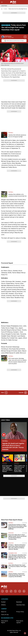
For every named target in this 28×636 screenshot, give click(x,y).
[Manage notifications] (25, 633)
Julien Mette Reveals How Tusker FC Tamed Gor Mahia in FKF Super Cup (17, 566)
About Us (3, 611)
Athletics (10, 532)
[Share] (25, 36)
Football (5, 8)
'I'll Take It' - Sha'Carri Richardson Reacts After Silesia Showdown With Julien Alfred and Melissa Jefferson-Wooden (16, 547)
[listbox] (14, 464)
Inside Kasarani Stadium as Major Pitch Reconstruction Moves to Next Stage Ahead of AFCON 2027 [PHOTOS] (17, 527)
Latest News (4, 5)
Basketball (19, 602)
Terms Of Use (5, 614)
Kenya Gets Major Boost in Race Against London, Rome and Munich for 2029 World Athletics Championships (17, 537)
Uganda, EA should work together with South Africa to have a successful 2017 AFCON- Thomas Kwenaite (13, 446)
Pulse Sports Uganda (19, 621)
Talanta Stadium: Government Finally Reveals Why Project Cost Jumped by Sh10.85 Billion (16, 575)
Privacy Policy (20, 611)
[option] (7, 464)
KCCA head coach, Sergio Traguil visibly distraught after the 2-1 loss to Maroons (7, 468)
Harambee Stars (12, 553)
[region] (14, 464)
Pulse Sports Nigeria (4, 621)
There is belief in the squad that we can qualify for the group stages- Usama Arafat (19, 468)
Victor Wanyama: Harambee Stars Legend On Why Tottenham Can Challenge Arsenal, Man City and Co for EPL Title (17, 557)
